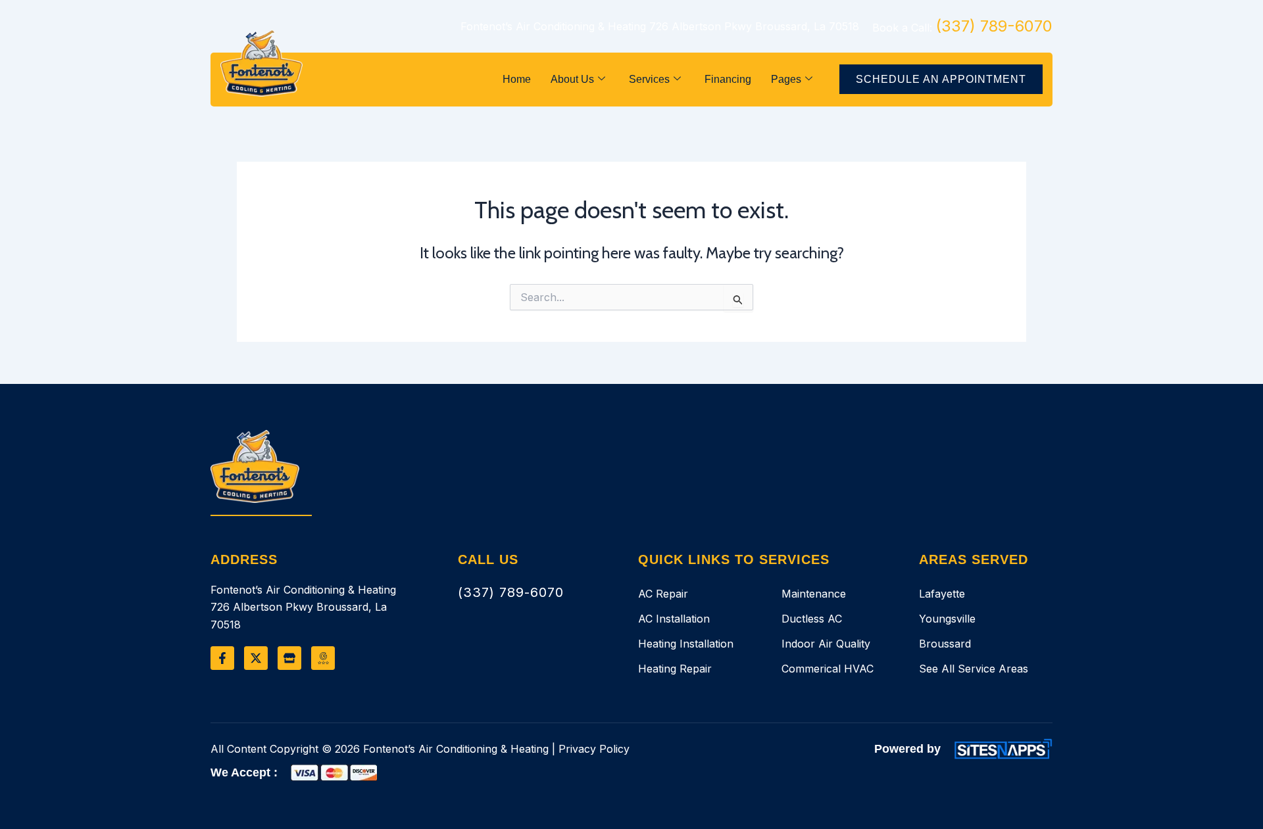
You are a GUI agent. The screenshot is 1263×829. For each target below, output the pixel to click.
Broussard (945, 643)
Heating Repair (675, 668)
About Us (572, 79)
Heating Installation (685, 643)
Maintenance (813, 593)
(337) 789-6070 (511, 592)
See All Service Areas (973, 668)
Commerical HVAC (827, 668)
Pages (786, 79)
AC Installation (674, 618)
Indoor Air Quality (825, 643)
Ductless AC (811, 618)
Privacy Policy (594, 748)
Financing (728, 79)
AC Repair (663, 593)
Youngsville (947, 618)
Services (649, 79)
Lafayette (942, 593)
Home (517, 79)
